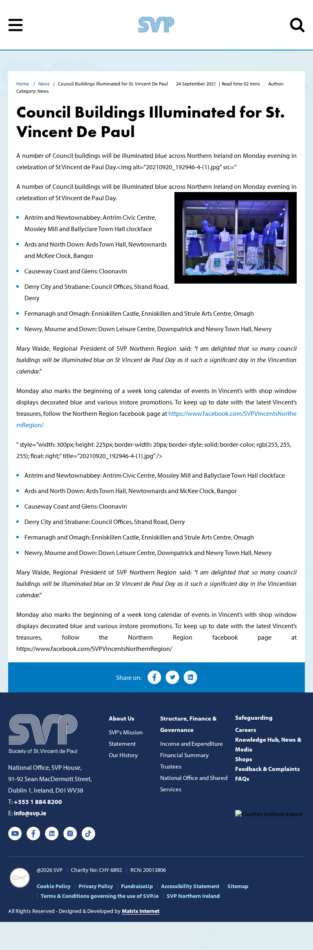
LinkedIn (190, 677)
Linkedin (52, 834)
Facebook (154, 677)
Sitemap (237, 886)
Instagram (70, 834)
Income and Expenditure (191, 743)
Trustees (170, 766)
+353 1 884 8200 (38, 801)
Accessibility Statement (190, 886)
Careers (245, 730)
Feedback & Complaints (267, 769)
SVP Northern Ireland (193, 896)
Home (23, 84)
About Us (121, 718)
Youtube (15, 834)
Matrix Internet (140, 911)
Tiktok (88, 834)
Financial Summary (184, 755)
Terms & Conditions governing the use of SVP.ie (100, 896)
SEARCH (297, 25)
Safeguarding (254, 717)
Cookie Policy (54, 886)
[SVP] (43, 732)
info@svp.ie (30, 813)
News (44, 84)
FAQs (242, 778)
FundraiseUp (137, 886)
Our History (123, 755)
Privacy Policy (96, 886)
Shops (243, 759)
